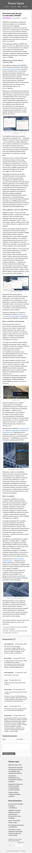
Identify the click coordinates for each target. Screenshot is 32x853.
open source (21, 622)
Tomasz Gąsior (16, 3)
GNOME (7, 622)
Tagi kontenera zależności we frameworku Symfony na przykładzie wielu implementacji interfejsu (15, 770)
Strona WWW (20, 739)
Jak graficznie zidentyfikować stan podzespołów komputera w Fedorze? (15, 778)
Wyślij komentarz (9, 753)
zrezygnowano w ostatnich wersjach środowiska (14, 315)
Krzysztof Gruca (12, 804)
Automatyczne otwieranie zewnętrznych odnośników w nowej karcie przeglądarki (14, 628)
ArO (9, 829)
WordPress (23, 851)
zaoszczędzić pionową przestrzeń (11, 69)
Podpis (4, 739)
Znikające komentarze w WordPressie (16, 826)
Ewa (9, 825)
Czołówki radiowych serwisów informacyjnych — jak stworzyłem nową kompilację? (14, 814)
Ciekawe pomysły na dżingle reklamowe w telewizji (14, 794)
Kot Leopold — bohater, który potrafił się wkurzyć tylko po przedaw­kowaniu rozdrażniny (14, 631)
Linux (15, 622)
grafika (12, 622)
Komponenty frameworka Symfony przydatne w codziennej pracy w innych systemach (15, 787)
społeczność (5, 624)
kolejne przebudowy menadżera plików (13, 559)
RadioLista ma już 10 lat (15, 765)
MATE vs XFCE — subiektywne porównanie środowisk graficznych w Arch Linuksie (15, 832)
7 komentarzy (24, 18)
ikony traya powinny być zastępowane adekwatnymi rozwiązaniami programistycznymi (15, 430)
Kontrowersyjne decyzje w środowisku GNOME (12, 14)
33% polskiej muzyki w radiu (14, 821)
